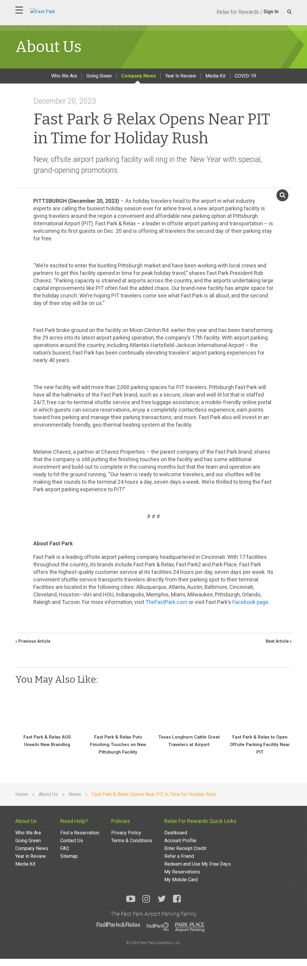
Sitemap (69, 856)
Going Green (99, 76)
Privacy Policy (126, 833)
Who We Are (64, 76)
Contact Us (71, 840)
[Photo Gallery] (287, 201)
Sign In (271, 11)
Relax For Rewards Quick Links (200, 821)
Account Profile (180, 840)
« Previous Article (32, 641)
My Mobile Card (181, 879)
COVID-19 (245, 76)
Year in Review (30, 856)
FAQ (64, 848)
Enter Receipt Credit (185, 848)
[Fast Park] (69, 11)
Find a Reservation (79, 833)
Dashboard (175, 833)
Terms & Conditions (131, 840)
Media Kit (215, 76)
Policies (120, 821)
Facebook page (250, 602)
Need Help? (74, 821)
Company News (138, 76)
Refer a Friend (179, 856)
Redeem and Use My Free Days (197, 864)
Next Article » (279, 641)
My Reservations (182, 872)
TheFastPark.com (166, 602)
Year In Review (180, 76)
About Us (26, 821)
